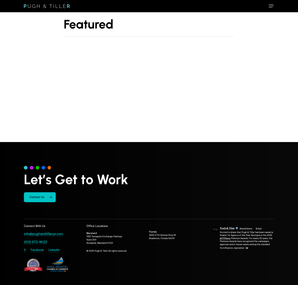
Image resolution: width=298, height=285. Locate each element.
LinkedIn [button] (54, 250)
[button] (271, 6)
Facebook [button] (37, 250)
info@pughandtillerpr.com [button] (43, 234)
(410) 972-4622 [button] (35, 242)
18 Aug (259, 228)
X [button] (25, 250)
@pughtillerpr (246, 228)
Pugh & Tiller (227, 228)
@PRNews (225, 238)
